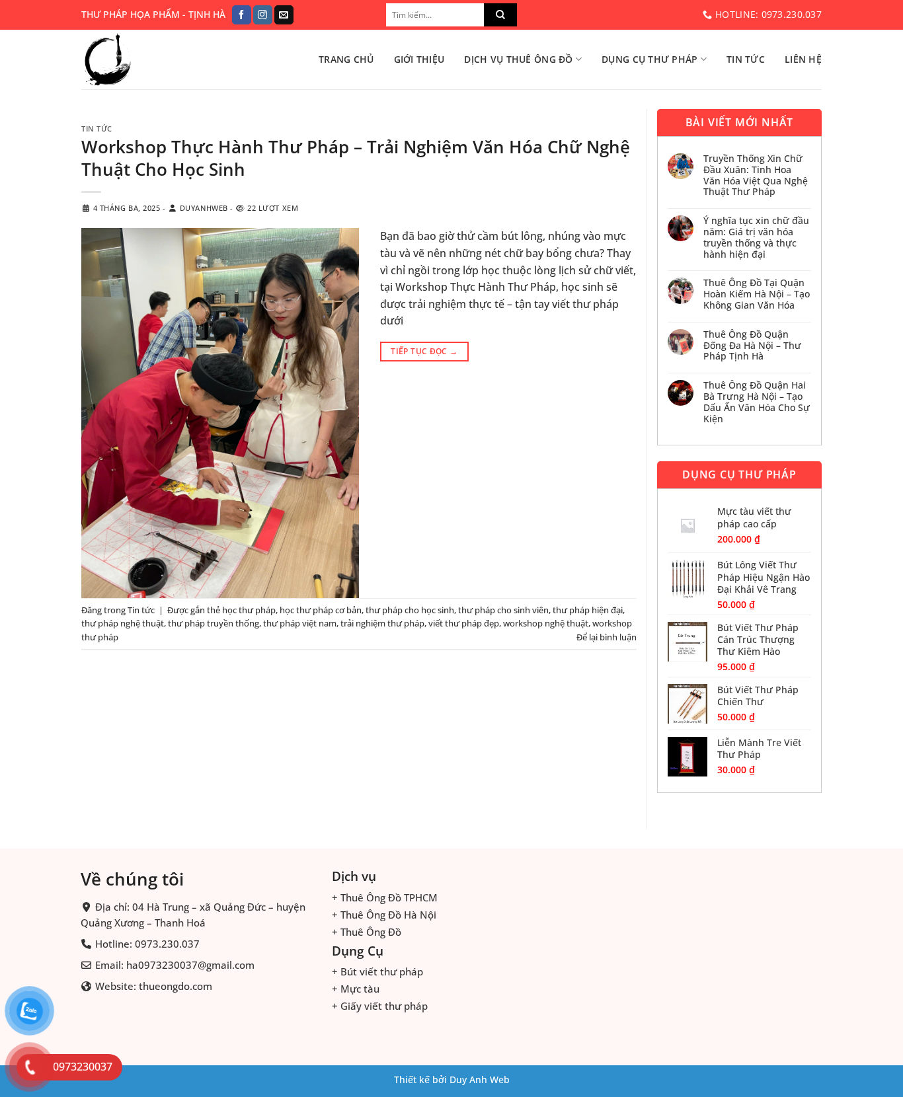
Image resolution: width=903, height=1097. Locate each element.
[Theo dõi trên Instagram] (262, 15)
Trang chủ (346, 59)
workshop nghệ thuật (545, 623)
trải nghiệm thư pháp (382, 623)
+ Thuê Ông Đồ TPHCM (385, 896)
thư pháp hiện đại (588, 610)
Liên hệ (803, 59)
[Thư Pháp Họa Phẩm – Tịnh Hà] (147, 59)
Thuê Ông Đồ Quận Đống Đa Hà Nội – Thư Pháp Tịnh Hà (752, 345)
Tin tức (745, 59)
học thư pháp (249, 610)
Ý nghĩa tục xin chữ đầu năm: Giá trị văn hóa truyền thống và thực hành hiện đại (756, 237)
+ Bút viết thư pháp (377, 971)
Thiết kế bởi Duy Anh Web (452, 1079)
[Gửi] (500, 14)
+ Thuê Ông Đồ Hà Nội (384, 914)
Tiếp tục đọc (424, 351)
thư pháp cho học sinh (410, 610)
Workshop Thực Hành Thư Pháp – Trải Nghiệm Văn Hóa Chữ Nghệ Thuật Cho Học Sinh (355, 157)
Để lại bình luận (606, 637)
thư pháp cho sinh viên (503, 610)
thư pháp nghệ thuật (122, 623)
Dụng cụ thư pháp (649, 59)
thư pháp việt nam (299, 623)
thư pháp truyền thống (213, 623)
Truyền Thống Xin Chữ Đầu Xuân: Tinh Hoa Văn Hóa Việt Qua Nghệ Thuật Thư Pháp (755, 175)
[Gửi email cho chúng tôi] (284, 15)
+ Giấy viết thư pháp (380, 1005)
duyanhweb (204, 208)
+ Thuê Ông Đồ (366, 931)
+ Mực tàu (355, 988)
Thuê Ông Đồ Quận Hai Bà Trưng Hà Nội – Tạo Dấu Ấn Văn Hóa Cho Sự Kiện (756, 402)
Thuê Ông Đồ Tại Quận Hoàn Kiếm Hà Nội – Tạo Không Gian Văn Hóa (756, 294)
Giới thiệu (419, 59)
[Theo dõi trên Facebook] (241, 15)
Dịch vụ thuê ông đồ (518, 59)
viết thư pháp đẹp (463, 623)
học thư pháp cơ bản (321, 610)
